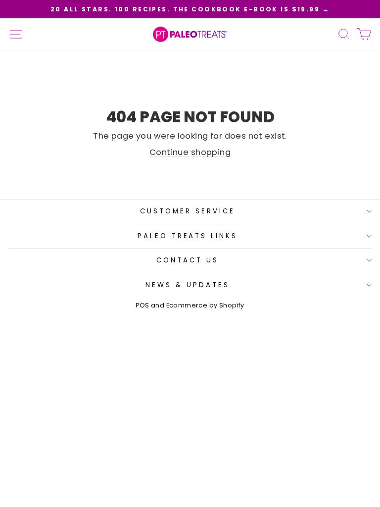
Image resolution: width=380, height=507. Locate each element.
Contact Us (187, 260)
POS (142, 305)
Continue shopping (190, 152)
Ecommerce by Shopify (205, 305)
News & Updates (187, 285)
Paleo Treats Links (188, 236)
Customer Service (187, 211)
